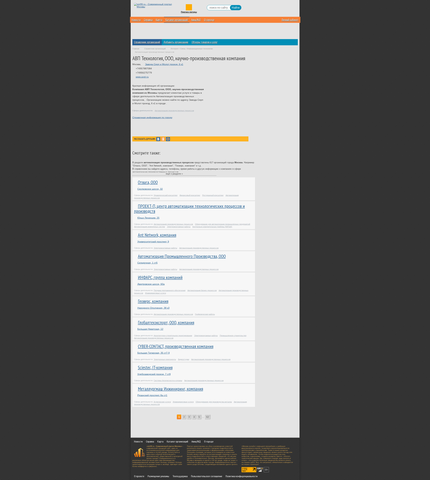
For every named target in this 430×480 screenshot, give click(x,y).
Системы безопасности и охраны (168, 381)
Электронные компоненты (165, 359)
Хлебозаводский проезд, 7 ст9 (154, 374)
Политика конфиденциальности (241, 476)
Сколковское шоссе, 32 (150, 189)
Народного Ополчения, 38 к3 (153, 308)
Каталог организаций (177, 20)
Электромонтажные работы (178, 227)
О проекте (139, 476)
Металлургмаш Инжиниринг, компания (170, 389)
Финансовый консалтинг (190, 195)
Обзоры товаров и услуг (205, 42)
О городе (209, 20)
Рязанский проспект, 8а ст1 (152, 395)
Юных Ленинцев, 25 (148, 217)
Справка (148, 20)
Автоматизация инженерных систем (149, 227)
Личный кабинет (290, 20)
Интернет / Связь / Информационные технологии (192, 49)
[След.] (212, 417)
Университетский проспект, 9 (153, 241)
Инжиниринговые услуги (155, 293)
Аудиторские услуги (162, 402)
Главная (135, 49)
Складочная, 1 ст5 (147, 262)
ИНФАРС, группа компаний (160, 277)
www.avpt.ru (142, 76)
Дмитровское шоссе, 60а (151, 284)
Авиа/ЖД (196, 20)
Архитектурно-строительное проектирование (173, 336)
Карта (159, 20)
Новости (136, 20)
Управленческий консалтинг (166, 195)
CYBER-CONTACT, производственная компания (175, 346)
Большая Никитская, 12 (150, 329)
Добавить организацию (175, 42)
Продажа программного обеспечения (169, 290)
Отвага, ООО (148, 182)
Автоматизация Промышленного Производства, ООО (182, 256)
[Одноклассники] (163, 139)
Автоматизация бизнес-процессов (202, 290)
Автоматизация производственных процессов (174, 111)
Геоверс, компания (153, 301)
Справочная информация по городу (152, 117)
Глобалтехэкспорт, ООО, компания (166, 322)
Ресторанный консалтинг (213, 195)
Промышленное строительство (233, 336)
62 (207, 417)
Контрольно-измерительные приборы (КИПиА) (212, 227)
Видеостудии (183, 359)
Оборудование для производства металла (214, 402)
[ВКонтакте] (158, 139)
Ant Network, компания (157, 235)
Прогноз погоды (189, 12)
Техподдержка (180, 476)
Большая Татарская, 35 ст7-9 (153, 352)
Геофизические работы (205, 314)
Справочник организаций (147, 42)
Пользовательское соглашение (206, 476)
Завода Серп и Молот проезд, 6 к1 (164, 64)
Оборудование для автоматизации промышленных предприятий (222, 224)
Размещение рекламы (158, 476)
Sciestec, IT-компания (155, 367)
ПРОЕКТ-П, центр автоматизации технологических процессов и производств (189, 208)
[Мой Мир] (168, 139)
